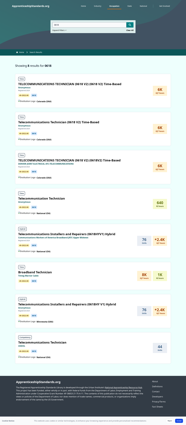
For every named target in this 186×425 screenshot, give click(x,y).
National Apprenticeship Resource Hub (123, 387)
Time (21, 79)
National (143, 6)
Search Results (36, 52)
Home (83, 6)
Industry (97, 6)
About (155, 381)
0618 (34, 95)
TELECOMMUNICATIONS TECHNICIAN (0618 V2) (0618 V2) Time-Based (69, 84)
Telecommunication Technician (41, 198)
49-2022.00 (23, 95)
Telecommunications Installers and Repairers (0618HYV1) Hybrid (66, 234)
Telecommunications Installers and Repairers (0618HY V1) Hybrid (67, 304)
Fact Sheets (157, 406)
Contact (156, 391)
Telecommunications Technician (42, 342)
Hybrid (22, 229)
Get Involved (164, 6)
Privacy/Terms (159, 401)
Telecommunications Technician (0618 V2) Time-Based (58, 122)
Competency (24, 337)
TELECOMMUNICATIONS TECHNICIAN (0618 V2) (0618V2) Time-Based (69, 160)
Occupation (114, 6)
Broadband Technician (35, 272)
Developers (157, 396)
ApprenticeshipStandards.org (38, 382)
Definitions (157, 386)
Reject (170, 421)
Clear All (129, 30)
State (129, 6)
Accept (179, 421)
